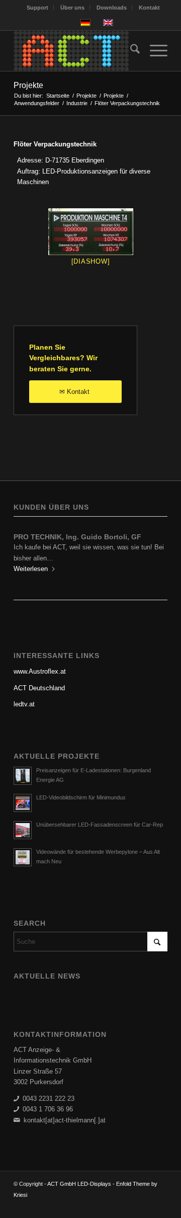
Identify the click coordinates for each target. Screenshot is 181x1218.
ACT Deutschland (39, 688)
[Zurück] (29, 552)
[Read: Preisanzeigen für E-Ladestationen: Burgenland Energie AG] (23, 776)
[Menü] (153, 51)
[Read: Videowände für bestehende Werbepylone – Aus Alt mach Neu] (23, 857)
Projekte (28, 85)
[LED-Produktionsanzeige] (90, 231)
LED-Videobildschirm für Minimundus (81, 797)
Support (37, 8)
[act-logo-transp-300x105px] (75, 51)
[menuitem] (38, 7)
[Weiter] (152, 552)
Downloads (112, 8)
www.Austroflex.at (40, 671)
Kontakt (149, 8)
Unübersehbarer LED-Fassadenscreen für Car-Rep (99, 825)
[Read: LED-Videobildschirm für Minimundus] (23, 803)
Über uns (72, 8)
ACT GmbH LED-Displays (79, 1184)
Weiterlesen (31, 569)
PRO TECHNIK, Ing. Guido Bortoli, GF (77, 537)
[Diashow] (90, 261)
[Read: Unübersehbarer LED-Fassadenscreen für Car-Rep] (23, 830)
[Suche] (130, 51)
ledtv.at (24, 704)
